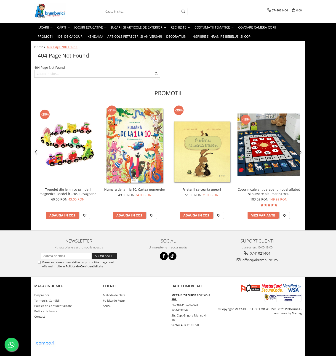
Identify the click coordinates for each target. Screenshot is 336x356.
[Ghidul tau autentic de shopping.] (45, 343)
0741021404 (259, 253)
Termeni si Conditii (46, 300)
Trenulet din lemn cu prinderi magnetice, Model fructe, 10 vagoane (68, 191)
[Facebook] (164, 256)
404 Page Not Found (62, 47)
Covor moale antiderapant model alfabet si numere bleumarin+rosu (269, 191)
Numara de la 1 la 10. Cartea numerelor (134, 189)
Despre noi (41, 295)
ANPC (107, 306)
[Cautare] (183, 11)
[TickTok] (172, 256)
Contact (39, 316)
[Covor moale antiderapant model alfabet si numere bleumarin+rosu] (268, 144)
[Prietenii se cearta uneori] (202, 144)
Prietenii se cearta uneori (201, 189)
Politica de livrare (45, 311)
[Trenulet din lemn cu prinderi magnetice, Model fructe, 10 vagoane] (68, 144)
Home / (40, 47)
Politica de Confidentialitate (84, 266)
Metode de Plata (114, 295)
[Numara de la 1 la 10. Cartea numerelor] (135, 144)
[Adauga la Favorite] (85, 215)
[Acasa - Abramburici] (57, 11)
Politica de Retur (114, 300)
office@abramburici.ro (260, 260)
